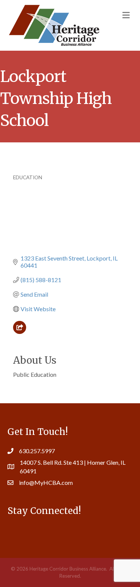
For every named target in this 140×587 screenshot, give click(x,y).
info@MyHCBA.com (46, 482)
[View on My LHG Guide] (19, 331)
